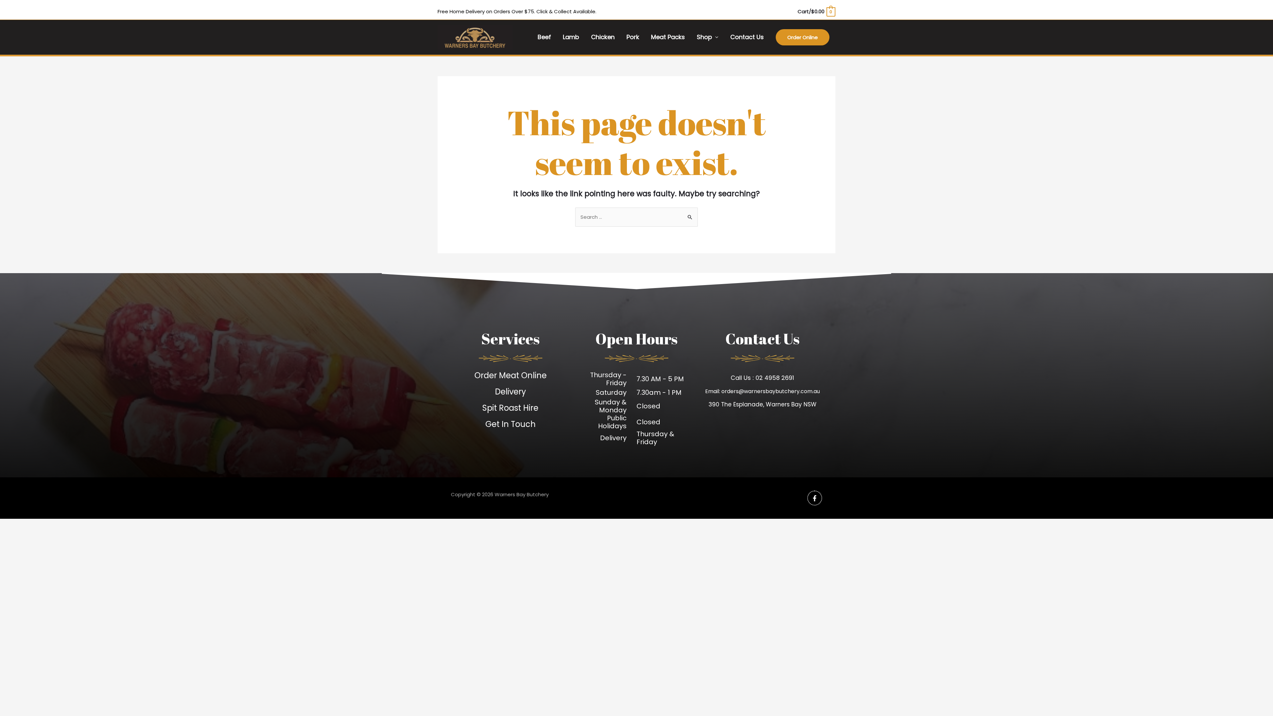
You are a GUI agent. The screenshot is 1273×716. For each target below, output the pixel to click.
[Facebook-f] (814, 498)
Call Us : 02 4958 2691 (762, 378)
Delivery (510, 391)
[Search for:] (636, 216)
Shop (704, 37)
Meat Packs (668, 37)
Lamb (571, 37)
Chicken (603, 37)
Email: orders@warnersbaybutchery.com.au (762, 391)
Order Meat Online (510, 375)
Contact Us (747, 37)
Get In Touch (510, 424)
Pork (633, 37)
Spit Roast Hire (510, 407)
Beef (544, 37)
